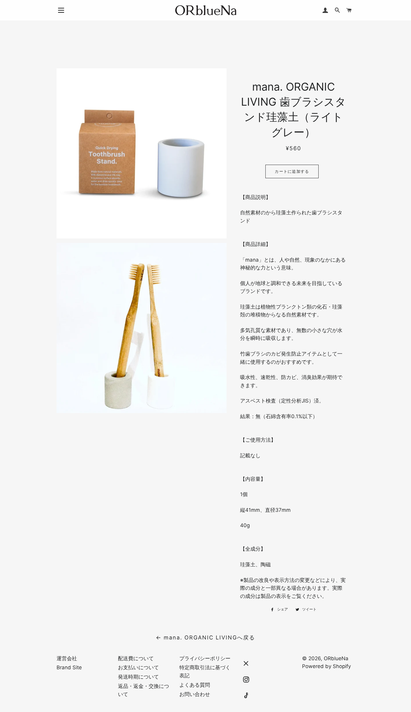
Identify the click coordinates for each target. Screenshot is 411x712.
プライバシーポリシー (204, 658)
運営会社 (67, 658)
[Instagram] (246, 679)
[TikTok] (246, 695)
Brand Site (69, 667)
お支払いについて (138, 667)
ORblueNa (336, 658)
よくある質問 (194, 685)
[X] (246, 663)
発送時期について (138, 677)
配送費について (136, 658)
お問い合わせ (194, 694)
